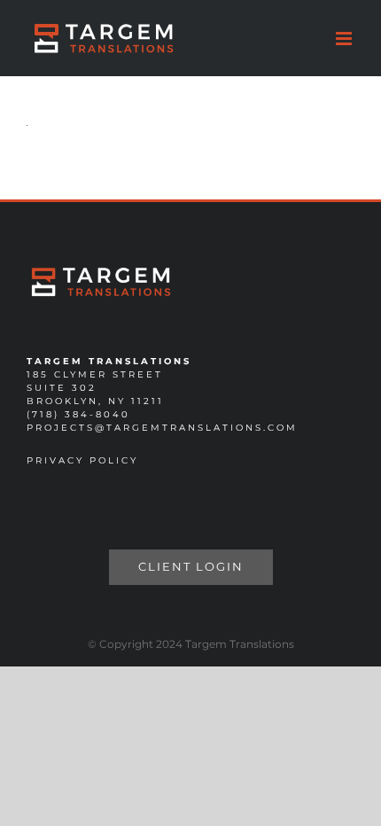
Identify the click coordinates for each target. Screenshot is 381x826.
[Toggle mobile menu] (345, 38)
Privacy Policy (82, 460)
